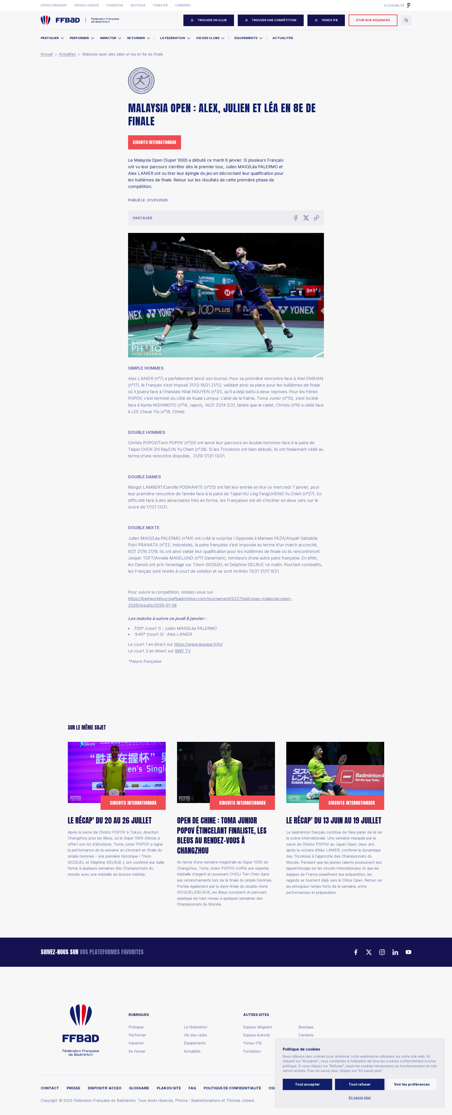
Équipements (245, 38)
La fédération (195, 1027)
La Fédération (172, 38)
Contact (50, 1088)
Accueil (47, 54)
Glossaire (139, 1088)
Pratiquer (50, 38)
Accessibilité (394, 5)
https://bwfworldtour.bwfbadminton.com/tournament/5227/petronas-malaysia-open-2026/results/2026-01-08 (210, 602)
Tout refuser (360, 1084)
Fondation (114, 5)
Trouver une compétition (274, 20)
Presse (73, 1088)
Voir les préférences (412, 1084)
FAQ (192, 1088)
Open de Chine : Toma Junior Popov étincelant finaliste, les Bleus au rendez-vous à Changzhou (221, 835)
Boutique (138, 5)
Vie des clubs (207, 38)
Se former (136, 38)
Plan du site (169, 1088)
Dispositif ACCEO (104, 1088)
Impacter (108, 38)
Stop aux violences (373, 20)
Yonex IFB (160, 5)
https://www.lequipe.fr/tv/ (198, 644)
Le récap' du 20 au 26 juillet (110, 820)
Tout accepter (307, 1084)
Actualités (283, 38)
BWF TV (183, 650)
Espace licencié (87, 5)
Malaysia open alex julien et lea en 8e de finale (122, 54)
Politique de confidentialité (232, 1088)
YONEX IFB (330, 20)
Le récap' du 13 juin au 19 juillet (333, 820)
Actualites (67, 54)
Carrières (183, 5)
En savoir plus (360, 1097)
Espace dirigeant (54, 5)
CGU (272, 1088)
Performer (79, 38)
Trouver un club (212, 20)
